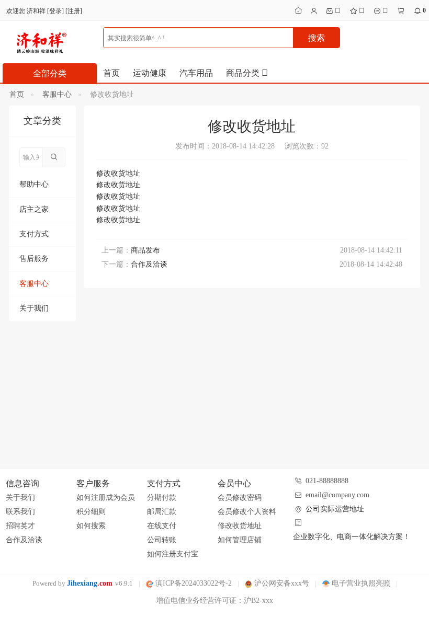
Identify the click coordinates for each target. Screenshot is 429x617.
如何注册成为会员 (105, 497)
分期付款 (161, 497)
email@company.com (337, 495)
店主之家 (34, 209)
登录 (55, 11)
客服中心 (57, 94)
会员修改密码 (240, 497)
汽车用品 (196, 72)
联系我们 (20, 512)
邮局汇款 (161, 512)
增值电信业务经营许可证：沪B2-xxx (214, 600)
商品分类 (244, 72)
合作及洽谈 (149, 264)
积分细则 (91, 512)
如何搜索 (91, 526)
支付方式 (34, 234)
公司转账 (161, 540)
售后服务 (34, 258)
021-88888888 (327, 481)
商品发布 (145, 250)
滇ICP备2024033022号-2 (192, 583)
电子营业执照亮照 (360, 583)
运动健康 (149, 72)
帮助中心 (34, 184)
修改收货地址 (240, 526)
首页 (111, 72)
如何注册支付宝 (172, 554)
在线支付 (161, 526)
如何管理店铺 (240, 540)
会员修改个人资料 (247, 512)
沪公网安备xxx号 (280, 583)
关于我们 (34, 308)
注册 (73, 11)
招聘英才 (20, 526)
